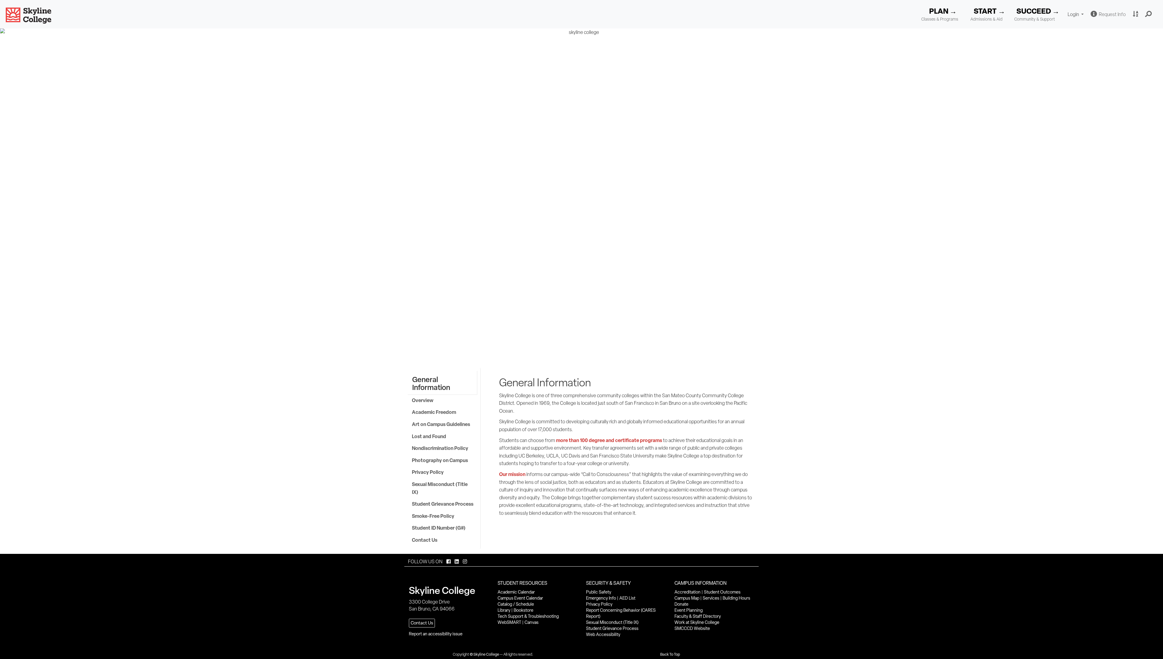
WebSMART (509, 622)
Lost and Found (429, 436)
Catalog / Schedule (516, 604)
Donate (681, 604)
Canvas (531, 622)
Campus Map (686, 598)
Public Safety (598, 592)
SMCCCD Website (692, 628)
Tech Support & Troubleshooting (528, 616)
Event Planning (688, 610)
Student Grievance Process (442, 504)
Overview (422, 400)
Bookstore (523, 610)
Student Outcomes (722, 592)
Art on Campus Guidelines (441, 424)
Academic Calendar (516, 592)
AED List (627, 598)
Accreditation (687, 592)
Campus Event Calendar (520, 598)
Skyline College (486, 654)
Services (711, 598)
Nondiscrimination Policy (440, 448)
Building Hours (736, 598)
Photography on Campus (440, 460)
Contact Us (424, 540)
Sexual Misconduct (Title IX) (440, 488)
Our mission (512, 474)
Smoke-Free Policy (433, 516)
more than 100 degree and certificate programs (609, 440)
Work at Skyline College (696, 622)
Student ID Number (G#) (439, 527)
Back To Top (670, 654)
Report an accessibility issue (435, 634)
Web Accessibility (603, 634)
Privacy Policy (428, 472)
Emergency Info (601, 598)
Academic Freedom (434, 412)
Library (504, 610)
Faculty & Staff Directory (697, 616)
